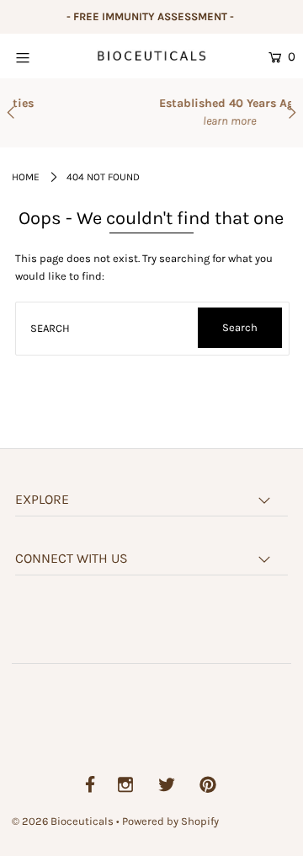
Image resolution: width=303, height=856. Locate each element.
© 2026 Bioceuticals (64, 821)
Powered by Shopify (170, 821)
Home (26, 177)
